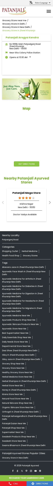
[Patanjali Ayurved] (14, 11)
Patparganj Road (10, 239)
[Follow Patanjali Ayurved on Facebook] (13, 470)
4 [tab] (33, 96)
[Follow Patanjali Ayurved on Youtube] (36, 470)
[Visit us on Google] (18, 470)
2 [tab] (24, 96)
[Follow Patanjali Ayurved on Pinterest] (27, 470)
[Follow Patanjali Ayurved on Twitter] (22, 470)
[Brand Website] (40, 470)
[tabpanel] (26, 89)
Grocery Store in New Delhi (15, 457)
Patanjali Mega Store (26, 193)
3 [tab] (28, 96)
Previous (4, 202)
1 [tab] (20, 96)
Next (48, 202)
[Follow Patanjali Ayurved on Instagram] (31, 470)
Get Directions (26, 163)
